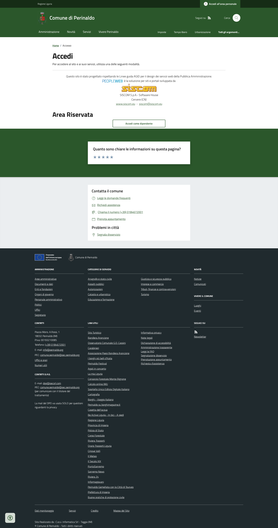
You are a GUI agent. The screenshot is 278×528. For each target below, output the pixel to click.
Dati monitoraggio (44, 511)
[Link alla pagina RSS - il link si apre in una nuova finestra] (209, 18)
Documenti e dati (44, 284)
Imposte (162, 32)
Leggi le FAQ (147, 351)
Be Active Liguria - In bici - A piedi (106, 415)
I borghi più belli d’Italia (100, 358)
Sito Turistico (94, 333)
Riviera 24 (93, 477)
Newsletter (200, 337)
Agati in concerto (97, 369)
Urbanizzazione (203, 32)
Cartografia (94, 394)
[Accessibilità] (10, 517)
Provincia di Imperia (98, 425)
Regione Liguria (45, 3)
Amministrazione (49, 32)
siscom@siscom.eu (150, 104)
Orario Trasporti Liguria (99, 446)
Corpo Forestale (96, 435)
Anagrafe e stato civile (100, 279)
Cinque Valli (94, 451)
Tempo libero (180, 32)
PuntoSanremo (96, 466)
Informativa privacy (151, 333)
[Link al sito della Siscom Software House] (139, 88)
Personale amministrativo (48, 299)
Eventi (197, 311)
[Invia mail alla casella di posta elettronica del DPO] (52, 383)
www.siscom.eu (125, 104)
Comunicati (200, 284)
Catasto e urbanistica (99, 294)
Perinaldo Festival (97, 363)
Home (55, 45)
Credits (94, 511)
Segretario (40, 315)
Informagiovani (96, 482)
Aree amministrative (45, 279)
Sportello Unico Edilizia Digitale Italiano (108, 389)
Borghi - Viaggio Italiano (100, 399)
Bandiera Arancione (98, 338)
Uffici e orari (41, 360)
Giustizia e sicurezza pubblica (156, 279)
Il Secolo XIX (94, 461)
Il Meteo (92, 456)
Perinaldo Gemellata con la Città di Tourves (111, 487)
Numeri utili (41, 365)
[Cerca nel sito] (235, 18)
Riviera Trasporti (96, 441)
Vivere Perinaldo (109, 32)
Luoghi (197, 306)
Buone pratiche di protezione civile (106, 497)
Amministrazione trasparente (156, 347)
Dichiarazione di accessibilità (156, 343)
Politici (38, 305)
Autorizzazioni (95, 289)
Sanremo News (96, 471)
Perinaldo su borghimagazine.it (104, 405)
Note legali (147, 338)
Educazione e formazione (101, 299)
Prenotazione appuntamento (156, 359)
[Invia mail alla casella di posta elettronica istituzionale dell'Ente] (53, 349)
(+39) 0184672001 (55, 345)
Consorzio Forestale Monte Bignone (107, 379)
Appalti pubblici (96, 284)
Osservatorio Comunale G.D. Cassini (107, 343)
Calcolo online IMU (98, 384)
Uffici (37, 310)
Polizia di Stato (96, 430)
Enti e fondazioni (44, 289)
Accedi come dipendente (139, 123)
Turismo (145, 294)
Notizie (197, 279)
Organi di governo (44, 294)
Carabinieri (93, 348)
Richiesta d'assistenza (152, 363)
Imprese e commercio (152, 284)
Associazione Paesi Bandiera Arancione (108, 353)
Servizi (87, 32)
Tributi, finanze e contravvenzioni (158, 289)
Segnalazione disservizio (154, 355)
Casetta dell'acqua (97, 410)
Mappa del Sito (121, 511)
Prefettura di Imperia (99, 492)
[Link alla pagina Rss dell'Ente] (196, 332)
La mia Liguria (95, 374)
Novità (71, 32)
